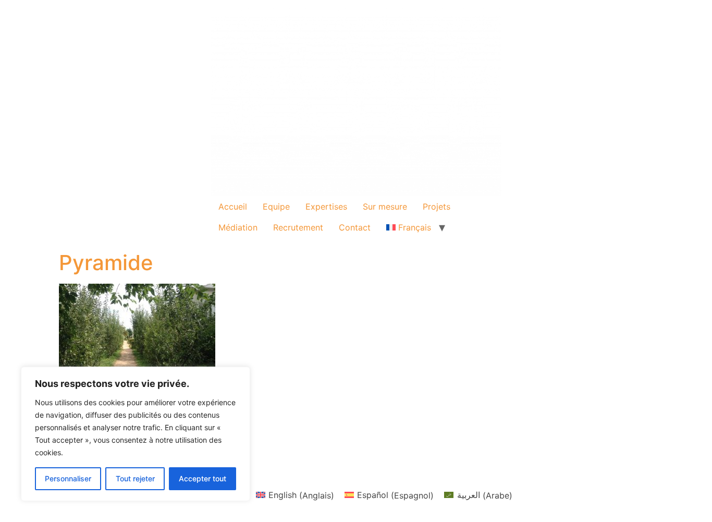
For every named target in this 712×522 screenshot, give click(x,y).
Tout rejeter (135, 478)
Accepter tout (202, 478)
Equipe (276, 206)
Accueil (232, 206)
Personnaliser (68, 478)
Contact (355, 227)
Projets (436, 206)
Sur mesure (385, 206)
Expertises (326, 206)
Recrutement (298, 227)
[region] (135, 434)
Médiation (237, 227)
